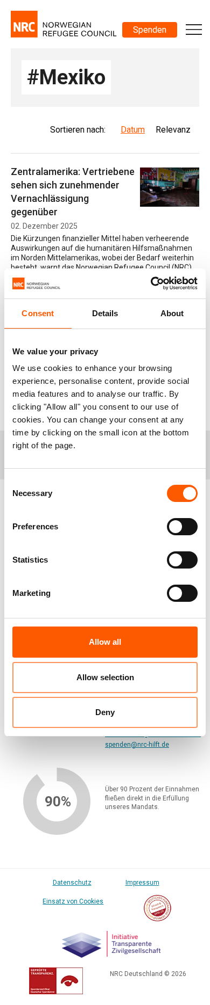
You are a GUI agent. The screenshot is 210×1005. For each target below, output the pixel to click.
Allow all (105, 641)
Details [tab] (105, 313)
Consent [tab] (38, 313)
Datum (133, 130)
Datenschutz (72, 882)
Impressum (142, 882)
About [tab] (172, 313)
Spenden (149, 30)
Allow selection (105, 677)
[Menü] (194, 29)
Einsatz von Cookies (73, 901)
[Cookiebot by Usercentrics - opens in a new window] (151, 283)
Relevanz (173, 130)
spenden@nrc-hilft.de (137, 744)
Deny (105, 712)
